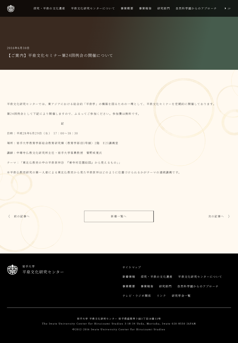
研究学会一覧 (181, 296)
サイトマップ (131, 267)
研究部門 (163, 8)
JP (229, 8)
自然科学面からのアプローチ (196, 8)
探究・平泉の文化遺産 (49, 8)
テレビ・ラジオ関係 (136, 296)
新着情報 (128, 277)
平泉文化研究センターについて (93, 8)
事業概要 (127, 8)
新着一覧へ (119, 216)
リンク (161, 296)
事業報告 (145, 8)
